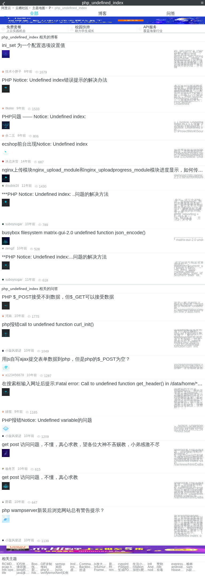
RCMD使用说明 (9, 564)
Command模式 (86, 564)
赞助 (160, 564)
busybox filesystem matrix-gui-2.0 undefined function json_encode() (73, 232)
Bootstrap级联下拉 (36, 564)
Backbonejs (86, 567)
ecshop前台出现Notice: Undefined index (45, 144)
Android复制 (152, 567)
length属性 (24, 570)
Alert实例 (61, 572)
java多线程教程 (24, 572)
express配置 (178, 564)
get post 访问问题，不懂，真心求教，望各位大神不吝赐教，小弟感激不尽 (81, 444)
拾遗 (82, 570)
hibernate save (36, 572)
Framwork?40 (101, 570)
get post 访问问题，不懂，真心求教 (40, 477)
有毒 (160, 570)
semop (60, 564)
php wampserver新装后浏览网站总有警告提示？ (53, 510)
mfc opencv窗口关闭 (9, 570)
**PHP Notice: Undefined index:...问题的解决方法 (54, 257)
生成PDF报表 (125, 570)
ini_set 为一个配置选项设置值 (33, 45)
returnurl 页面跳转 (101, 567)
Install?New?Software (74, 564)
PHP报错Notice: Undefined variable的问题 (47, 420)
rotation (138, 567)
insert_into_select (74, 567)
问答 (171, 13)
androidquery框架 (178, 567)
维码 (44, 567)
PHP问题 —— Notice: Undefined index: (44, 116)
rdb (159, 567)
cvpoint (123, 564)
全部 (34, 13)
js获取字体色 (190, 570)
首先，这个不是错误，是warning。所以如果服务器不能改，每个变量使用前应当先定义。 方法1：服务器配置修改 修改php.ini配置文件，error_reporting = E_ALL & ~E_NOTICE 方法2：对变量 (188, 210)
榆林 (189, 564)
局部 (58, 567)
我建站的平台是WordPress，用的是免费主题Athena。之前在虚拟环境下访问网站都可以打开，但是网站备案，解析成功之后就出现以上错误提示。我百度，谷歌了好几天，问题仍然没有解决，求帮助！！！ (188, 398)
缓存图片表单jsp (24, 567)
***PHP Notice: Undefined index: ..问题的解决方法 (55, 194)
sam (189, 567)
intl (150, 564)
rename (113, 570)
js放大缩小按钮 (101, 564)
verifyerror (48, 572)
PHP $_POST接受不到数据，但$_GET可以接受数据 (58, 297)
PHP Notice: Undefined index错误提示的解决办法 (54, 80)
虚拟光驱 (74, 570)
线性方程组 (36, 567)
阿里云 (6, 8)
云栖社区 (21, 8)
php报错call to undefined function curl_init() (48, 324)
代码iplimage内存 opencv (125, 567)
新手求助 (113, 564)
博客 (102, 13)
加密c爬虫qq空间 (140, 570)
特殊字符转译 (113, 567)
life (4, 572)
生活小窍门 (140, 564)
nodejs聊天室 (152, 570)
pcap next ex (9, 567)
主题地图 (38, 8)
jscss (58, 570)
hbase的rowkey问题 (178, 570)
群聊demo (36, 570)
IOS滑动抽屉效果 (24, 564)
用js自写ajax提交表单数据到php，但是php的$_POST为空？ (66, 359)
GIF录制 (46, 564)
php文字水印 (48, 570)
